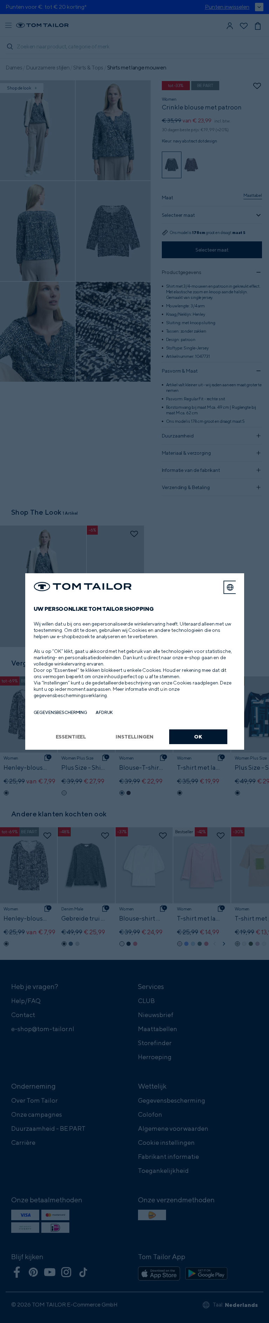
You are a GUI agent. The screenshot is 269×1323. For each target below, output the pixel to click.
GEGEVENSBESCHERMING (61, 712)
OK (198, 737)
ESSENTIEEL (71, 737)
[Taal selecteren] (230, 587)
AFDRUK (104, 712)
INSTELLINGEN (134, 737)
